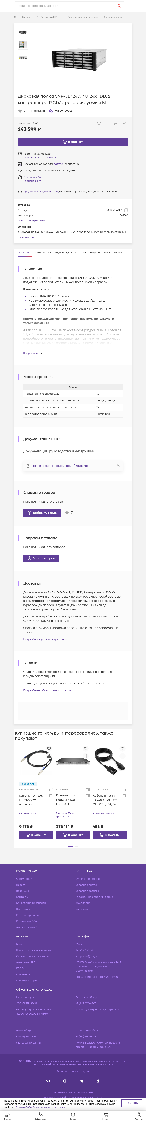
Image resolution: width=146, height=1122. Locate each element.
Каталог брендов (27, 915)
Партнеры (23, 909)
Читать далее (26, 237)
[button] (128, 5)
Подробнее (30, 353)
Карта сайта (84, 909)
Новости (21, 885)
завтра (58, 164)
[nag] (98, 1081)
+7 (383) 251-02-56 (26, 1036)
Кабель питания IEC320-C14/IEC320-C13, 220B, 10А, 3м (106, 800)
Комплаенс (83, 903)
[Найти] (119, 6)
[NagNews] (81, 1081)
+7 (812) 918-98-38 (86, 1036)
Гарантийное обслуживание (94, 897)
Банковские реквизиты (31, 903)
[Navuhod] (64, 1081)
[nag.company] (48, 1081)
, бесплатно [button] (66, 164)
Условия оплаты (86, 885)
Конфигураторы (26, 980)
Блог (19, 944)
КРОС (20, 968)
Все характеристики (31, 220)
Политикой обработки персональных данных (40, 1107)
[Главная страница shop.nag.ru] (15, 17)
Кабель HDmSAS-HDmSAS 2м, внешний (31, 800)
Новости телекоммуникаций (34, 950)
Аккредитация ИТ (27, 927)
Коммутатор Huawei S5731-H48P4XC (66, 800)
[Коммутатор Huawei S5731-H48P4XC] (73, 761)
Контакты (22, 897)
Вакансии (22, 891)
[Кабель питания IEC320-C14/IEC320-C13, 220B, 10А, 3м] (110, 761)
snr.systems (23, 974)
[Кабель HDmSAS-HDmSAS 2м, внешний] (36, 761)
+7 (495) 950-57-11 (85, 950)
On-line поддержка (88, 879)
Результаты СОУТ (27, 921)
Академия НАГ (25, 962)
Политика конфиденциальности (73, 1092)
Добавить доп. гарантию (40, 157)
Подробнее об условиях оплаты (47, 690)
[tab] (25, 253)
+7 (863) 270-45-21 (86, 1003)
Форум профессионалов (32, 956)
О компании (24, 879)
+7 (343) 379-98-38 (26, 1003)
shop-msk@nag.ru (87, 956)
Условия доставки (87, 891)
